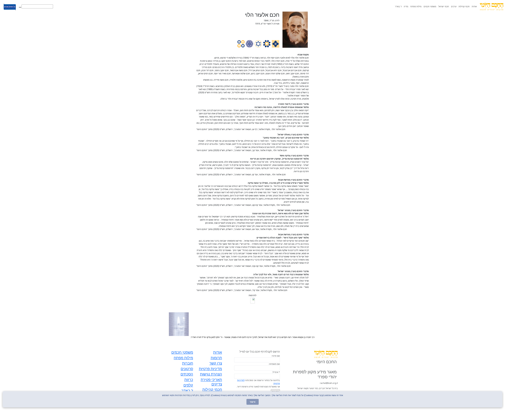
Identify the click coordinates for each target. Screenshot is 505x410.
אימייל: (276, 372)
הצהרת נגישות (211, 373)
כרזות (188, 379)
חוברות (187, 363)
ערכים (453, 6)
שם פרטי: (275, 355)
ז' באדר (398, 6)
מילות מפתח (415, 6)
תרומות (216, 357)
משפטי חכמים (430, 6)
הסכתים (187, 373)
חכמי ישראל (443, 6)
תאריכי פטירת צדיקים (211, 381)
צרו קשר (215, 363)
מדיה (406, 6)
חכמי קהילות (464, 6)
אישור (252, 401)
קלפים (188, 385)
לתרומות (252, 295)
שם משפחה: (274, 364)
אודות (474, 6)
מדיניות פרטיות (210, 368)
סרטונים (187, 368)
